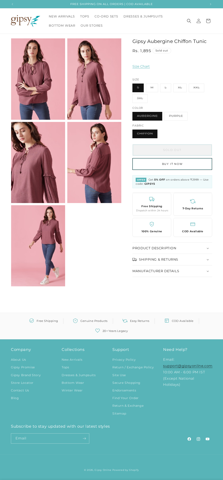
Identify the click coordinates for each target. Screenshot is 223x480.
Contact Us (20, 390)
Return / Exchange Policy (133, 367)
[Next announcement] (210, 4)
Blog (15, 398)
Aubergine (149, 117)
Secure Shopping (126, 383)
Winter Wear (72, 390)
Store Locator (22, 383)
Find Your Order (125, 398)
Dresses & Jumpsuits (79, 375)
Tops (65, 367)
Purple (178, 117)
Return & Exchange (128, 406)
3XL (142, 99)
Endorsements (124, 390)
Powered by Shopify (125, 469)
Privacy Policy (124, 360)
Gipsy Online (103, 469)
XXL (198, 88)
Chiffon (147, 134)
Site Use (119, 375)
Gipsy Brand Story (26, 375)
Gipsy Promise (23, 367)
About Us (18, 360)
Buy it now (172, 164)
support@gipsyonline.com (188, 366)
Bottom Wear (73, 383)
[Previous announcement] (12, 4)
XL (182, 88)
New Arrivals (72, 360)
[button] (189, 21)
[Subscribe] (84, 438)
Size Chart (141, 66)
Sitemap (119, 413)
